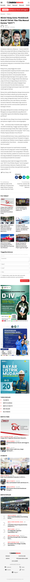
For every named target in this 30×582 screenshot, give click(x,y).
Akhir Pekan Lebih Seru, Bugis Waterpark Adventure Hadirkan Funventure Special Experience (7, 228)
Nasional (11, 436)
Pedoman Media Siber (22, 558)
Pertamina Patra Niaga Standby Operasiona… (17, 544)
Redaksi (8, 556)
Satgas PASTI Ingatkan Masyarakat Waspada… (14, 438)
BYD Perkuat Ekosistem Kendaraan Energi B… (16, 489)
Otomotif (6, 475)
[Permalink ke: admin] (2, 26)
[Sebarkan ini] (16, 177)
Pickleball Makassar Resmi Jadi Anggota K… (17, 443)
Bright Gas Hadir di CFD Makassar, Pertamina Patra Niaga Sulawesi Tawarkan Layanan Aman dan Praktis (7, 185)
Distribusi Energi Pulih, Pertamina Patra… (17, 537)
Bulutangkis (6, 412)
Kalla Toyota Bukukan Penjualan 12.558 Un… (13, 477)
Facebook (8, 567)
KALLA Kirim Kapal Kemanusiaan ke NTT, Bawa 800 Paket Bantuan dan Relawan (7, 245)
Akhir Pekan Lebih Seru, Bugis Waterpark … (15, 450)
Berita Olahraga (7, 403)
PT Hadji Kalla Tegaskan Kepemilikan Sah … (14, 531)
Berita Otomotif (8, 406)
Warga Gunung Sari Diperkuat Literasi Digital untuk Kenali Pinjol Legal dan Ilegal (22, 245)
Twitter (22, 567)
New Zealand (6, 409)
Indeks (8, 558)
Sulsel (21, 521)
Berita (2, 436)
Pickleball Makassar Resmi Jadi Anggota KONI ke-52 (21, 208)
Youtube (9, 569)
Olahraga (12, 441)
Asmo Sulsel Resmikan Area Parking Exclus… (18, 517)
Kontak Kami (22, 556)
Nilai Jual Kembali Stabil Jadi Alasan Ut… (17, 482)
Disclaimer (15, 561)
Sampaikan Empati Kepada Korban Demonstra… (17, 525)
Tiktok (23, 569)
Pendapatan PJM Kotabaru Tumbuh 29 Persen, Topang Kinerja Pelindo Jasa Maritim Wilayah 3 (22, 228)
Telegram (16, 572)
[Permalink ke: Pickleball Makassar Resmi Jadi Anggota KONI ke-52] (22, 202)
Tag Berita (6, 400)
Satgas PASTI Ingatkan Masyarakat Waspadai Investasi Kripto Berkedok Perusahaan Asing (7, 210)
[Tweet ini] (20, 177)
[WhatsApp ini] (27, 177)
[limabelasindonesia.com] (15, 2)
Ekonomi (6, 436)
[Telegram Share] (24, 177)
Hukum (12, 521)
